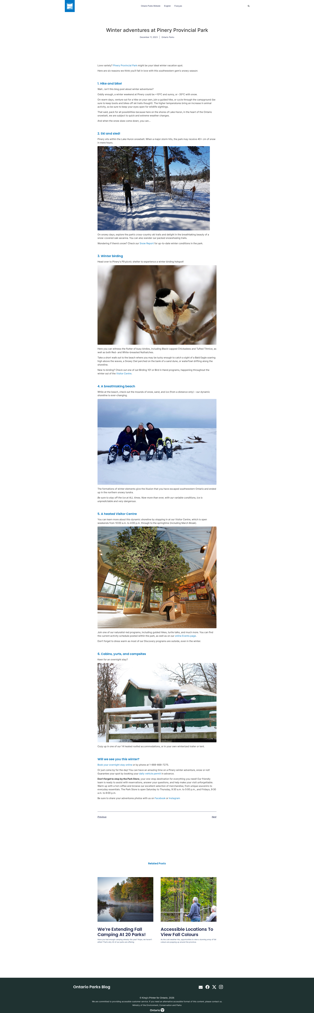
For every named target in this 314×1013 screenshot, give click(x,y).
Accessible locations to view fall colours (187, 932)
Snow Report (147, 243)
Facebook (160, 798)
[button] (248, 6)
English (167, 6)
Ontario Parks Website (150, 6)
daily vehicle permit (150, 773)
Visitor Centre (123, 373)
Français (178, 6)
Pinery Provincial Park (125, 65)
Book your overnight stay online (115, 764)
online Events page (185, 635)
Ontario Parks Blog (91, 987)
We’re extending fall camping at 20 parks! (122, 932)
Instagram (174, 798)
